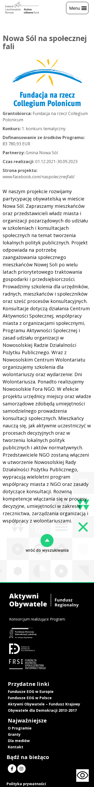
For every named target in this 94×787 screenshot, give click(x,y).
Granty (14, 734)
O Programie (20, 728)
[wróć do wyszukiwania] (47, 540)
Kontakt (15, 746)
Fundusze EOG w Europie (31, 691)
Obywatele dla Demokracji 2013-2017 (42, 710)
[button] (77, 8)
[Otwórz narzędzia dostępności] (82, 775)
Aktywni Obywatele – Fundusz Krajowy (44, 704)
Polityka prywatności (26, 783)
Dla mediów (19, 740)
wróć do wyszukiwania (47, 550)
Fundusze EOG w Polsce (30, 697)
